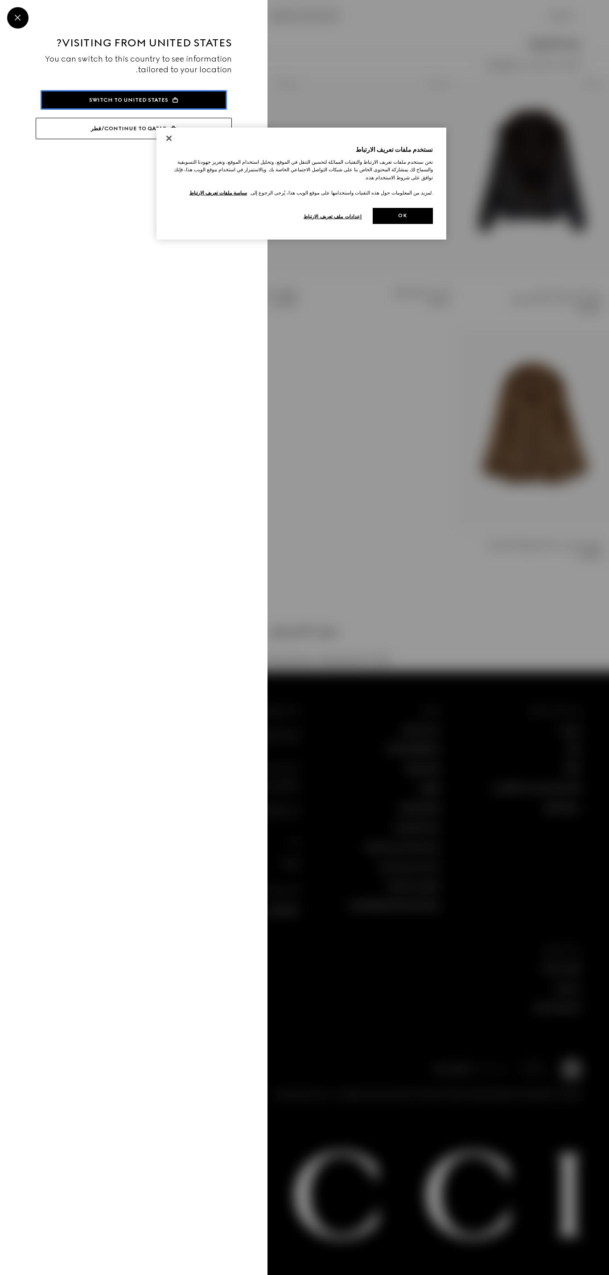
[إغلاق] (169, 138)
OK (402, 215)
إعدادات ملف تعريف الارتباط (333, 216)
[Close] (18, 18)
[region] (301, 184)
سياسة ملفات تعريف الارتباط (218, 193)
